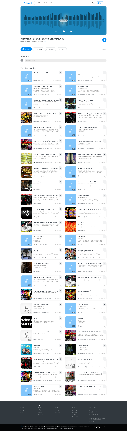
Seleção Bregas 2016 (87, 254)
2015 (91, 76)
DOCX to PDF (75, 410)
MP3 (22, 44)
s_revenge (81, 203)
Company (57, 407)
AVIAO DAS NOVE (55, 390)
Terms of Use (92, 407)
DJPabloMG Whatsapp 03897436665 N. (39, 162)
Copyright (57, 410)
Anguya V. (37, 121)
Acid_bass (81, 199)
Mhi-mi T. (81, 107)
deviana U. (81, 367)
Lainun (90, 298)
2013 (101, 117)
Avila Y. (36, 244)
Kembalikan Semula (95, 90)
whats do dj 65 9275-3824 (93, 266)
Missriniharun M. (26, 41)
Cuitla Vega (44, 213)
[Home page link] (27, 3)
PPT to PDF (74, 414)
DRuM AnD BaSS (82, 186)
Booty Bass (81, 376)
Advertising (57, 409)
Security (91, 412)
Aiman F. (81, 80)
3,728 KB (27, 44)
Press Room (23, 410)
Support (39, 407)
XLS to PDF (74, 412)
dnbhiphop (81, 353)
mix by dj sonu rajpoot (90, 213)
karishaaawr (82, 230)
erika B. (81, 271)
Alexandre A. (38, 353)
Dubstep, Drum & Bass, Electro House (41, 186)
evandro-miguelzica (83, 176)
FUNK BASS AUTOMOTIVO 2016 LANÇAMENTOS (41, 116)
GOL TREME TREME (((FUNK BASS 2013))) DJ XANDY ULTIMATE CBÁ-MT (50, 135)
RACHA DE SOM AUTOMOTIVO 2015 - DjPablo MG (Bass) (41, 158)
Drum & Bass (81, 131)
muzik (35, 41)
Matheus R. (37, 312)
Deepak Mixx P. (82, 380)
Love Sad (88, 376)
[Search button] (93, 3)
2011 (90, 199)
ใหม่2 (42, 339)
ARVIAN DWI (36, 104)
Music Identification (93, 414)
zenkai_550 (82, 189)
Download (91, 94)
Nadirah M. (37, 94)
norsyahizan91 (82, 94)
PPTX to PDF (75, 409)
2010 (93, 104)
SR (85, 199)
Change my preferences (68, 428)
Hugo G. (81, 244)
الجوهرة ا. (81, 326)
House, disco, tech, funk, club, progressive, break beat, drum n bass (41, 172)
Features (40, 412)
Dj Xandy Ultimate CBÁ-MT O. (83, 121)
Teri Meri (55, 254)
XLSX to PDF (75, 416)
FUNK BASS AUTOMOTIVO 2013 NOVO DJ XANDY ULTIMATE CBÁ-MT (50, 148)
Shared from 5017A (47, 121)
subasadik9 (37, 257)
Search (52, 90)
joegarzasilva (82, 148)
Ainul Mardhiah (97, 76)
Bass (80, 226)
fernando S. (38, 326)
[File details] (26, 76)
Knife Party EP (46, 322)
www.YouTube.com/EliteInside (89, 226)
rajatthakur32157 (39, 271)
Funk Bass (36, 225)
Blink (101, 240)
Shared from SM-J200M (91, 257)
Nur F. (36, 80)
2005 (94, 172)
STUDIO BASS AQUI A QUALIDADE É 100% (92, 117)
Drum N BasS (81, 143)
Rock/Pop (36, 90)
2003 (89, 186)
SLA (90, 416)
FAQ (39, 409)
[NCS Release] (45, 349)
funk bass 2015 (82, 266)
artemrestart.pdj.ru (53, 172)
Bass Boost (37, 213)
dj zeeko (40, 254)
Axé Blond (99, 172)
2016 (95, 254)
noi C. (36, 339)
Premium (23, 407)
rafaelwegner (82, 135)
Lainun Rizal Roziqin (87, 295)
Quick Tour (40, 410)
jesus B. (81, 162)
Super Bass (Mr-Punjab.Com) (41, 267)
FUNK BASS (81, 117)
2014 (88, 90)
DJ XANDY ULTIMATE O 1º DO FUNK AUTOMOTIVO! (48, 131)
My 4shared (89, 80)
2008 (49, 390)
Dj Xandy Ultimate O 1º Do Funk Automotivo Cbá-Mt (48, 225)
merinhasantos (38, 394)
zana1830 (85, 76)
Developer (57, 412)
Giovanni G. (37, 189)
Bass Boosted (37, 308)
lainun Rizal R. (82, 298)
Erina (36, 107)
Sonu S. (81, 216)
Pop (79, 90)
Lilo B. (80, 312)
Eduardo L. (81, 257)
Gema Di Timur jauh (45, 90)
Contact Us (40, 414)
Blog (22, 412)
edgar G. (37, 216)
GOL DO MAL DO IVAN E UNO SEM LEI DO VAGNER (48, 143)
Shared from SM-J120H (90, 271)
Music (42, 80)
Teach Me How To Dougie (84, 104)
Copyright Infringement (94, 410)
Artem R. (37, 176)
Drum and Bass (37, 322)
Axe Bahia (88, 172)
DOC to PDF (74, 407)
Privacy (91, 409)
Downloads (43, 107)
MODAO (44, 390)
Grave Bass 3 (87, 308)
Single (83, 90)
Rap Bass (81, 308)
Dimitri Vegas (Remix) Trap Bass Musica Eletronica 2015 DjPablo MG (85, 158)
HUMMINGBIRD (86, 240)
